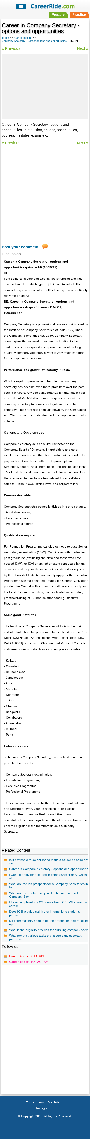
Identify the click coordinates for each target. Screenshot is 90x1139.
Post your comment (20, 247)
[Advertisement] (45, 85)
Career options (23, 37)
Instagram (43, 1108)
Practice (79, 14)
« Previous (11, 48)
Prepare (58, 14)
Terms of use (35, 1102)
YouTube (54, 1102)
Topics (5, 37)
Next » (82, 48)
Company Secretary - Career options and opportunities (34, 41)
